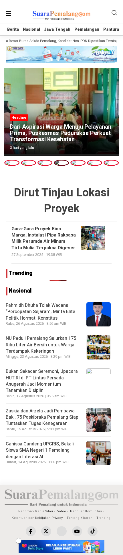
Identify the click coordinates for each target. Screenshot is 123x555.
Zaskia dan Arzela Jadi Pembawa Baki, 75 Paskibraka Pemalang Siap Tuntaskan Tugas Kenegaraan (42, 417)
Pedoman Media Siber (35, 511)
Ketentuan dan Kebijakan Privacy (37, 518)
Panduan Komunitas (86, 511)
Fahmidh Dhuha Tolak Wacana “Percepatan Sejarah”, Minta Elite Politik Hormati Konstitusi (40, 312)
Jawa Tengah (57, 29)
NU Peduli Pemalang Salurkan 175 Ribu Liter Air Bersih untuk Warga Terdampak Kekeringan (41, 345)
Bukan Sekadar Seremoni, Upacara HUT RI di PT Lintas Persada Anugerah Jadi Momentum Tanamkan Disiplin (42, 381)
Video (61, 511)
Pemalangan (86, 29)
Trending (103, 518)
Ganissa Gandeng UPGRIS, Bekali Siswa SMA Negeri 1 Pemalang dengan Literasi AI (40, 450)
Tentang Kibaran (79, 518)
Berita (13, 29)
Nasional (31, 29)
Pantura (111, 29)
